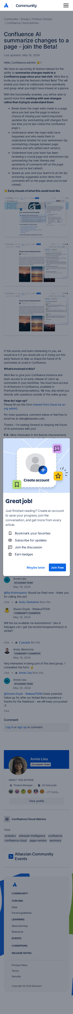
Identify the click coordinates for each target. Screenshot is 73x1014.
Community (26, 5)
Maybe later (36, 567)
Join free (57, 567)
